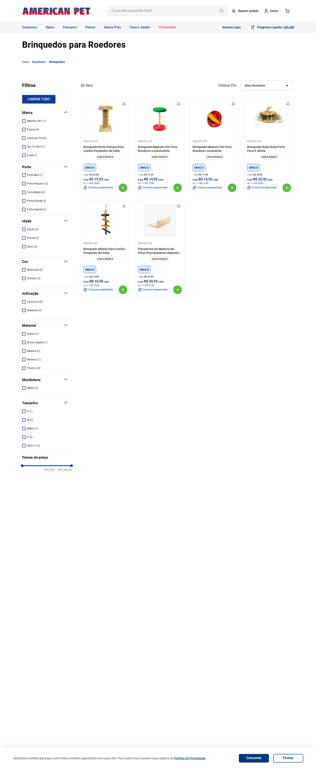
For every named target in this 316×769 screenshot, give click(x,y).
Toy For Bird (35, 146)
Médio (32, 428)
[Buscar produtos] (222, 11)
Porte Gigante (37, 209)
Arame (32, 333)
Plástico (33, 368)
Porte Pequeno (37, 183)
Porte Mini (35, 175)
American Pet (36, 138)
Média (32, 387)
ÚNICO (33, 445)
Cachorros (35, 301)
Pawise (33, 129)
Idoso (32, 246)
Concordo (254, 758)
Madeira (33, 350)
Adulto (32, 229)
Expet (32, 155)
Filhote (33, 238)
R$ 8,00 (49, 469)
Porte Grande (36, 200)
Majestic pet (36, 120)
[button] (47, 113)
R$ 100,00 (63, 469)
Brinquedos (57, 62)
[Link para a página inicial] (25, 61)
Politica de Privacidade (190, 758)
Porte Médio (36, 192)
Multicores (35, 269)
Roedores (38, 62)
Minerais (34, 359)
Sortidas (33, 278)
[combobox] (167, 11)
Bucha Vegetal (37, 342)
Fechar (288, 758)
